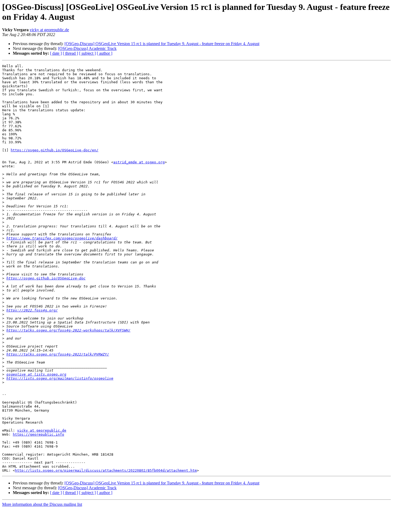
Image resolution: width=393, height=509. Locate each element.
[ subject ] (87, 53)
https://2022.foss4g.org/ (32, 310)
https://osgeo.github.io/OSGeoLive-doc (46, 278)
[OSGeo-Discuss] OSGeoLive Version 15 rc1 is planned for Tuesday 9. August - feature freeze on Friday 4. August (161, 43)
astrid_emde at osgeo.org (139, 162)
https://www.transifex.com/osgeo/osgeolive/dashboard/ (62, 238)
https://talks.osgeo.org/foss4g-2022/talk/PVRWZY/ (57, 354)
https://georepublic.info (38, 434)
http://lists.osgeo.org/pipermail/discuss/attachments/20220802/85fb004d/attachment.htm (106, 470)
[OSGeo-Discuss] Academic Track (87, 48)
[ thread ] (70, 53)
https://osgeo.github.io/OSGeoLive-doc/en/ (54, 150)
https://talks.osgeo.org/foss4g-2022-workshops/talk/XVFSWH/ (68, 330)
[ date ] (56, 53)
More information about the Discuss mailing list (42, 504)
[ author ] (104, 53)
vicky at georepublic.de (49, 29)
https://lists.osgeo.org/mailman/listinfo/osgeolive (59, 378)
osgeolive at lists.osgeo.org (36, 374)
